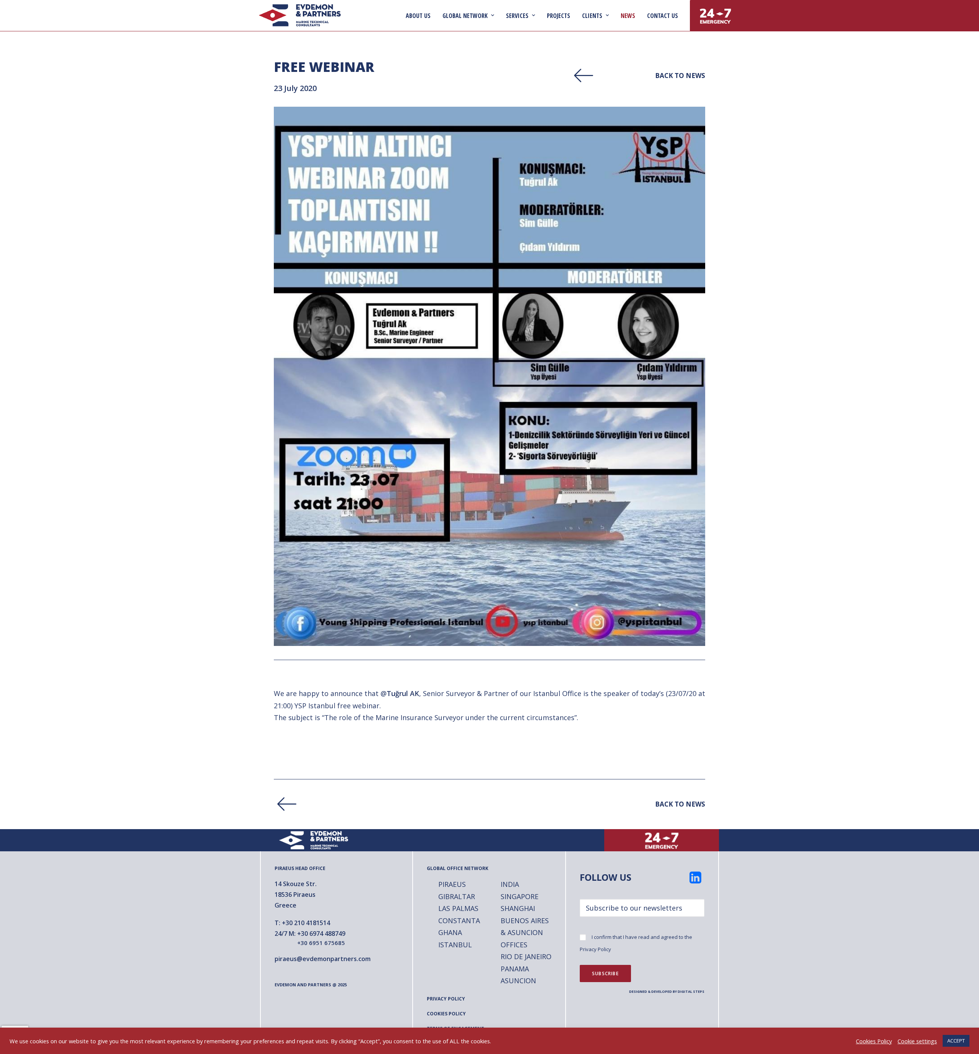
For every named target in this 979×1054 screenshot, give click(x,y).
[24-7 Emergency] (661, 840)
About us (418, 15)
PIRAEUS (452, 884)
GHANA (450, 932)
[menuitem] (421, 15)
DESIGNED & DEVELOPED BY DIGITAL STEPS (666, 991)
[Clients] (631, 76)
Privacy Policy (595, 949)
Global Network (465, 15)
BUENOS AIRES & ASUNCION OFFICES (525, 932)
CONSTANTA (459, 920)
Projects (558, 15)
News (628, 15)
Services (517, 15)
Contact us (662, 15)
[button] (695, 880)
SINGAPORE (519, 896)
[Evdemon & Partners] (300, 15)
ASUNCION (518, 980)
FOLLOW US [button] (605, 877)
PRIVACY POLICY (446, 998)
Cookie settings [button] (917, 1041)
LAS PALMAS (458, 908)
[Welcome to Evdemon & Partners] (317, 840)
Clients (592, 15)
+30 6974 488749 (321, 933)
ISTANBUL (455, 944)
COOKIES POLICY (446, 1013)
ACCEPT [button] (956, 1040)
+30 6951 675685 (321, 943)
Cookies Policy (874, 1041)
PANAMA (515, 968)
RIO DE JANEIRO (526, 956)
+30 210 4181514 (306, 923)
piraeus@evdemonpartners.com (323, 959)
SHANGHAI (518, 908)
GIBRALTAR (456, 896)
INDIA (510, 884)
